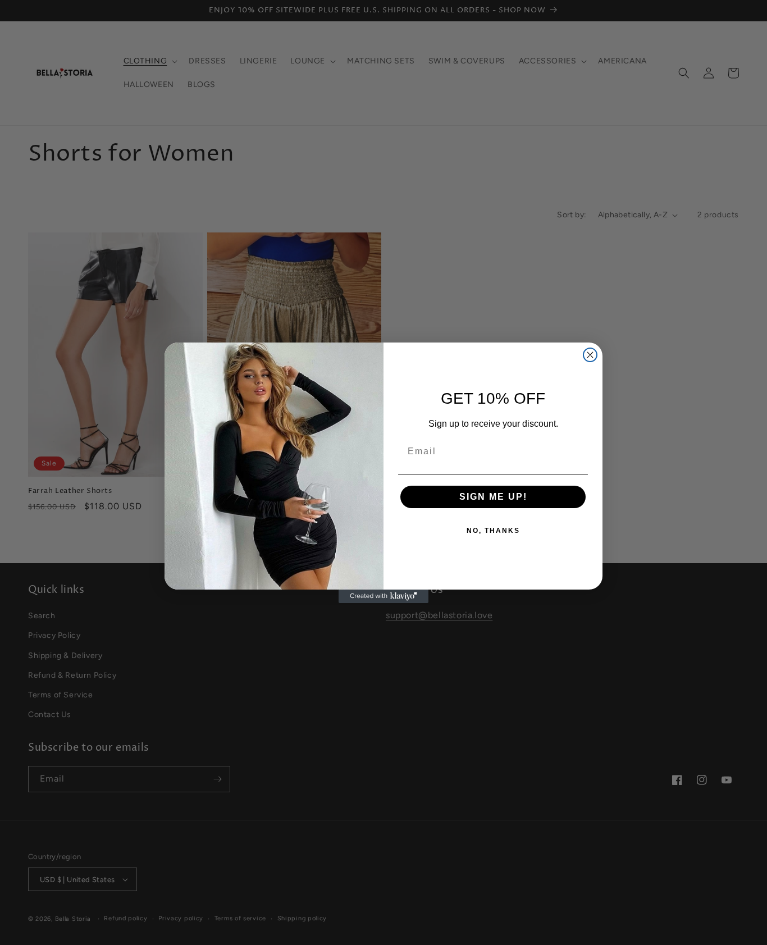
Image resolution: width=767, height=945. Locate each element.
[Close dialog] (590, 355)
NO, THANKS (493, 531)
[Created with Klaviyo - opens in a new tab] (383, 596)
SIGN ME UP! (493, 496)
